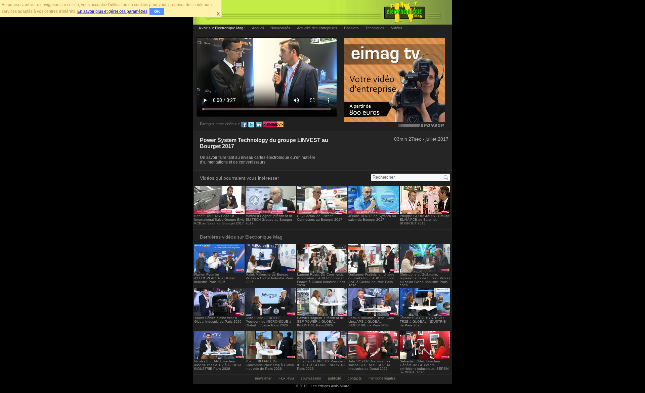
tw (251, 124)
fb (244, 124)
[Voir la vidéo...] (219, 212)
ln (258, 124)
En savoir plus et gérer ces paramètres (112, 11)
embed (273, 124)
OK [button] (157, 11)
